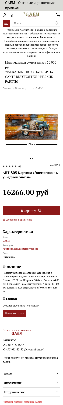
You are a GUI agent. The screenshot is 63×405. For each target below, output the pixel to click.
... (30, 88)
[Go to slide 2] (32, 158)
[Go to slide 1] (30, 158)
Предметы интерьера (26, 248)
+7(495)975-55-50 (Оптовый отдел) (23, 349)
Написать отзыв (14, 313)
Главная (7, 88)
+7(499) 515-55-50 (13, 345)
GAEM (39, 88)
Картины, (8, 248)
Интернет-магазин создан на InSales (22, 401)
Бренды (19, 88)
